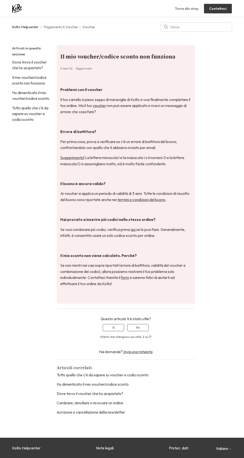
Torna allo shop (186, 8)
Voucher (88, 27)
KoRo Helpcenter (25, 27)
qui (133, 229)
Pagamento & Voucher (61, 27)
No (138, 327)
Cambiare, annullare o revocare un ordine (90, 402)
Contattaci (218, 8)
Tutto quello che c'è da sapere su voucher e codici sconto (30, 114)
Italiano (222, 448)
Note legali (105, 448)
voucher (99, 105)
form (125, 277)
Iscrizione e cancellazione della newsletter (91, 412)
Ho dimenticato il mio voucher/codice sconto (30, 95)
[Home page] (17, 8)
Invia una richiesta (137, 351)
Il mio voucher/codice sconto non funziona (29, 80)
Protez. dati (178, 448)
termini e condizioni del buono (141, 199)
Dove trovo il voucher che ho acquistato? (29, 65)
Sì (113, 327)
